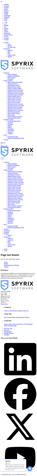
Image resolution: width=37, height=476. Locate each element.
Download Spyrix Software (11, 265)
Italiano (6, 12)
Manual (22, 317)
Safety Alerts (11, 115)
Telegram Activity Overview (15, 104)
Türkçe (6, 18)
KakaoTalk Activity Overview (16, 105)
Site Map (6, 334)
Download (7, 230)
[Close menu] (2, 158)
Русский (6, 6)
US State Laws (12, 47)
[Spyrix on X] (20, 442)
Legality (6, 42)
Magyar (6, 28)
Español (6, 4)
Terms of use (4, 304)
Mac (5, 135)
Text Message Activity (14, 85)
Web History (11, 130)
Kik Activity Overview (14, 102)
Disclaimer (30, 324)
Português (7, 17)
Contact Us (11, 240)
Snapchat (10, 132)
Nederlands (7, 15)
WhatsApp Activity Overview (16, 93)
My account (7, 317)
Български (7, 33)
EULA (21, 324)
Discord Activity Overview (15, 116)
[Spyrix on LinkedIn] (20, 377)
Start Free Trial (8, 328)
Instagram (10, 133)
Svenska (6, 39)
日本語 (6, 14)
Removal (27, 317)
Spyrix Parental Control (14, 121)
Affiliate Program (9, 333)
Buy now (6, 330)
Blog (9, 52)
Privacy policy (8, 324)
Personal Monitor (12, 74)
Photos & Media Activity (14, 96)
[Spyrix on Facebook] (20, 409)
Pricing (6, 139)
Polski (5, 30)
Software (6, 73)
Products (13, 317)
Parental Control (8, 119)
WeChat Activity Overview (15, 107)
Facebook (10, 122)
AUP (25, 324)
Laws (9, 44)
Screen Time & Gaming (14, 118)
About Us (10, 50)
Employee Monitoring (14, 76)
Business (6, 232)
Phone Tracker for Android (15, 82)
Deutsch (6, 7)
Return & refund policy (10, 325)
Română (6, 38)
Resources (7, 48)
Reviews (15, 310)
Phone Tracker (11, 77)
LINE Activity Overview (14, 101)
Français (6, 10)
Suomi (6, 9)
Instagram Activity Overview (15, 90)
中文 (5, 20)
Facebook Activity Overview (15, 94)
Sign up (3, 142)
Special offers (8, 331)
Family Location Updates (14, 88)
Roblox (10, 127)
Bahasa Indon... (8, 34)
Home (5, 249)
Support (10, 56)
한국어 (6, 36)
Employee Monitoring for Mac (16, 138)
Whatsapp (10, 124)
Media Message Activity (14, 87)
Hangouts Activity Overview (15, 110)
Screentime (11, 129)
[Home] (17, 70)
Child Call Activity (13, 83)
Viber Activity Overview (14, 99)
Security (10, 45)
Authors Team (11, 55)
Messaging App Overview (15, 108)
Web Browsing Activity (14, 111)
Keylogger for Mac (13, 136)
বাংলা (5, 27)
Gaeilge (6, 25)
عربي (5, 22)
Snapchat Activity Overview (15, 91)
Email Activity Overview (14, 97)
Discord (10, 125)
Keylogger (10, 79)
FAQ (9, 53)
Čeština (6, 31)
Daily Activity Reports (14, 113)
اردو (5, 23)
